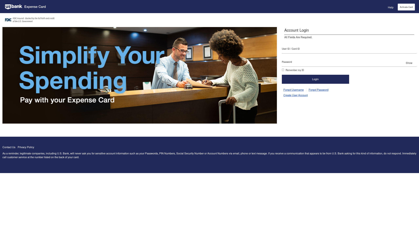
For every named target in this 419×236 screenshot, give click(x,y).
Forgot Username (293, 90)
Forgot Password (318, 90)
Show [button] (409, 63)
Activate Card (406, 7)
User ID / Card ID (291, 48)
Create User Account (295, 95)
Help (390, 7)
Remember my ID (294, 70)
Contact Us (8, 147)
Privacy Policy (26, 147)
